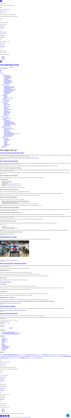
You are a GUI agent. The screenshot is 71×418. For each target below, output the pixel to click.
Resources (3, 137)
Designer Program (7, 144)
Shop (3, 147)
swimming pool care (4, 357)
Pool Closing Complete (7, 310)
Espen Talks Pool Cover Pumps (8, 237)
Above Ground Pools (7, 88)
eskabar (25, 417)
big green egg (12, 354)
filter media (30, 157)
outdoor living (13, 356)
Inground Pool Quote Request (9, 87)
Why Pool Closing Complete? (8, 306)
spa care (49, 356)
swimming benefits (60, 356)
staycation (53, 356)
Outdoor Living (4, 341)
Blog (3, 58)
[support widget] (68, 415)
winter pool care (14, 260)
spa (47, 356)
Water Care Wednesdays (6, 346)
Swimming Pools (5, 339)
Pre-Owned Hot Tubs (7, 80)
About (3, 56)
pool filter (34, 157)
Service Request (6, 130)
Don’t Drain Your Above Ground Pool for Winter (13, 263)
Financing (5, 141)
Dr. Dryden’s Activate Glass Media (23, 157)
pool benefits (24, 356)
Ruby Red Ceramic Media (13, 157)
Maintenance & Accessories (8, 91)
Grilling (26, 354)
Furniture (3, 101)
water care (5, 321)
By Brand (5, 103)
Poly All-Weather (7, 106)
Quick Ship (6, 102)
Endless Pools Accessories (8, 97)
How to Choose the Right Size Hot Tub (8, 332)
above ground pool (4, 354)
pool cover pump (9, 260)
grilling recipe (31, 354)
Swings (5, 114)
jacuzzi (62, 354)
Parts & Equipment (7, 92)
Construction (4, 119)
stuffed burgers (56, 356)
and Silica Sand (6, 157)
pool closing (21, 310)
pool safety (34, 356)
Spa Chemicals (6, 83)
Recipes (3, 340)
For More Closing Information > (5, 281)
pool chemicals (13, 310)
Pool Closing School (7, 127)
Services (5, 94)
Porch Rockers (6, 115)
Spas (50, 356)
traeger (23, 357)
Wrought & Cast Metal (8, 109)
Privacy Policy (28, 417)
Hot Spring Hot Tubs (7, 75)
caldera (17, 354)
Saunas (3, 116)
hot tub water (53, 354)
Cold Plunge (6, 79)
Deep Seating (6, 108)
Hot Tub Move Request (8, 136)
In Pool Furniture (7, 104)
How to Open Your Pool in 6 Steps (9, 161)
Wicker (5, 107)
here (23, 413)
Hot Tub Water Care (7, 82)
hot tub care (49, 354)
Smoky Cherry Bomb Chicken (42, 356)
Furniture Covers (7, 112)
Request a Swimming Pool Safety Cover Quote (12, 133)
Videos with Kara (5, 348)
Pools (3, 84)
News (3, 349)
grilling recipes (37, 354)
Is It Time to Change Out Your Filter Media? (12, 153)
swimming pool (67, 356)
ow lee (21, 356)
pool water (37, 356)
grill (24, 354)
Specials (5, 145)
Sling (5, 105)
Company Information (3, 68)
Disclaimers (6, 143)
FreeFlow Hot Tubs (7, 78)
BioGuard (17, 310)
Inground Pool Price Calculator (9, 86)
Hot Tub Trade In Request (8, 135)
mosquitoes (1, 356)
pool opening (6, 233)
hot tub (45, 354)
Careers (5, 142)
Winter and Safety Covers (8, 90)
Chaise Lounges (6, 113)
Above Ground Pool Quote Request (10, 89)
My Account (4, 146)
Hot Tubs (3, 74)
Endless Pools (4, 95)
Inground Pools (6, 85)
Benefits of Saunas (7, 118)
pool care (37, 157)
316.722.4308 (2, 35)
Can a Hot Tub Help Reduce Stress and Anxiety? (10, 333)
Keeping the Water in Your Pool (8, 313)
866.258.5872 (2, 27)
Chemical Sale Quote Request (9, 128)
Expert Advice (6, 139)
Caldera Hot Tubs (7, 76)
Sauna (3, 342)
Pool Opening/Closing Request (9, 134)
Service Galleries (7, 131)
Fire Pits (5, 110)
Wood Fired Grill (39, 357)
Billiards (3, 344)
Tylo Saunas (6, 117)
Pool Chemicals (6, 93)
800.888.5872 (2, 37)
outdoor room (18, 356)
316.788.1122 (2, 397)
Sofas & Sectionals (7, 111)
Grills (3, 343)
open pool (9, 233)
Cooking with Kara (5, 347)
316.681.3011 (2, 26)
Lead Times (6, 138)
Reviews (3, 57)
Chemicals (4, 98)
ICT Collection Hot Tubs (8, 77)
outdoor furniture (6, 356)
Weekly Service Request (8, 132)
